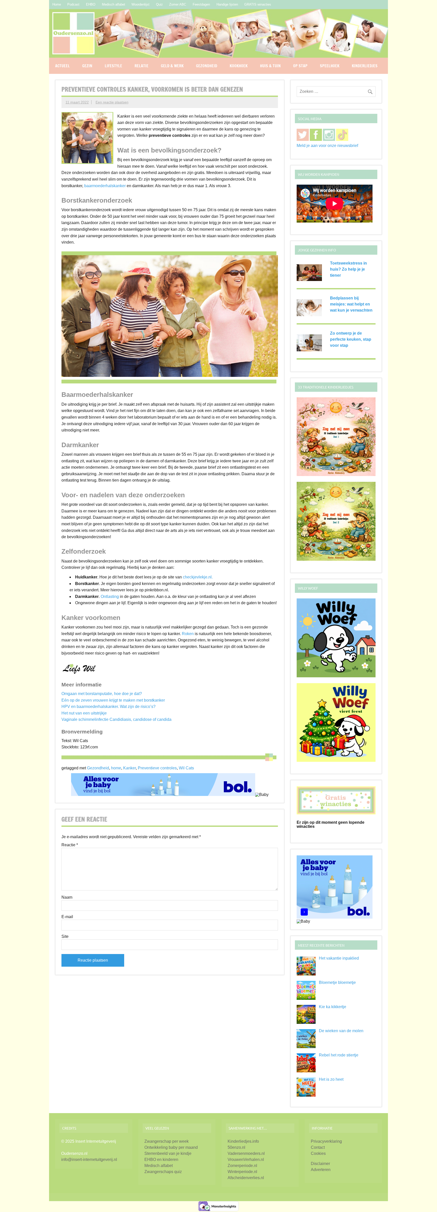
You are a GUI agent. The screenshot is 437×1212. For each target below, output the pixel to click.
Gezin (87, 66)
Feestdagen (201, 4)
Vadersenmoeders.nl (246, 1153)
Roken (188, 634)
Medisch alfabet (113, 4)
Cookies (318, 1153)
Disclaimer (320, 1163)
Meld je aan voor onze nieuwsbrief (327, 145)
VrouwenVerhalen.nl (246, 1159)
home (116, 768)
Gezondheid (206, 66)
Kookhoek (239, 66)
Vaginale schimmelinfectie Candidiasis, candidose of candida (116, 719)
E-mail (67, 917)
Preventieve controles (157, 768)
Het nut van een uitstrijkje (84, 713)
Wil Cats (186, 768)
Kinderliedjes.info (243, 1141)
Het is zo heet (331, 1079)
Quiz (159, 4)
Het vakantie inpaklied (339, 958)
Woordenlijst (140, 4)
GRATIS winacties (257, 4)
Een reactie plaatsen (112, 102)
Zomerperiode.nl (242, 1165)
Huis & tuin (270, 66)
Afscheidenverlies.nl (246, 1178)
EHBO (90, 4)
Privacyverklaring (326, 1141)
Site (65, 937)
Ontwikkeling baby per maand (171, 1147)
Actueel (62, 66)
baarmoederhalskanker (105, 186)
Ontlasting (110, 596)
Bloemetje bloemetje (337, 982)
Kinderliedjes (365, 66)
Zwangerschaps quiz (163, 1172)
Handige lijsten (227, 4)
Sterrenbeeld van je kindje (167, 1153)
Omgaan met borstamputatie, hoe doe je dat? (101, 693)
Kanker (129, 768)
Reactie (69, 845)
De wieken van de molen (341, 1031)
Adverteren (321, 1169)
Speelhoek (329, 66)
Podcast (73, 4)
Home (56, 4)
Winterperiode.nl (242, 1172)
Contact (318, 1147)
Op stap (300, 66)
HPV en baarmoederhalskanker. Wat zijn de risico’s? (108, 706)
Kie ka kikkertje (332, 1007)
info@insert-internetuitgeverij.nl (89, 1159)
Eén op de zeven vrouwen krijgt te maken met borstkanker (113, 700)
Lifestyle (113, 66)
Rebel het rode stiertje (338, 1055)
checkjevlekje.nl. (198, 577)
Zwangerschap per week (166, 1141)
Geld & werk (172, 66)
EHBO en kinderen (161, 1159)
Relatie (141, 66)
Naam (66, 897)
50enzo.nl (236, 1147)
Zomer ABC (177, 4)
